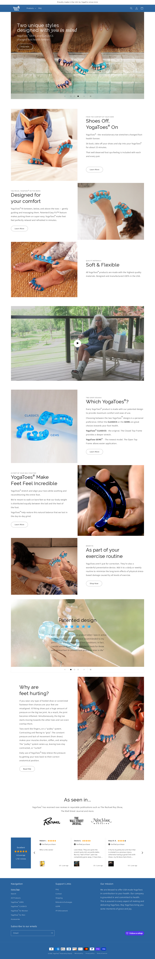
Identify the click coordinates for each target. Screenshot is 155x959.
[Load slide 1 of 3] (71, 96)
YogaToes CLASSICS (19, 906)
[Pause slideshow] (90, 96)
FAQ (57, 889)
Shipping (59, 898)
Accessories (15, 919)
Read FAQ (27, 769)
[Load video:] (77, 343)
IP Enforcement (62, 911)
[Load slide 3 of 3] (78, 96)
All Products (16, 898)
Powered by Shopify (66, 953)
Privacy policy (90, 953)
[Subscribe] (51, 933)
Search (13, 894)
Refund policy (79, 953)
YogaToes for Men (18, 914)
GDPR (58, 906)
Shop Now (94, 583)
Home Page (15, 889)
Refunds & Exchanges (64, 902)
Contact (59, 894)
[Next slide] (84, 96)
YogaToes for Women (19, 910)
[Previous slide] (65, 96)
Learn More (94, 169)
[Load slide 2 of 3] (74, 96)
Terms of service (102, 953)
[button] (31, 8)
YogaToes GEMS (17, 902)
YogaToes (56, 953)
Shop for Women (28, 65)
